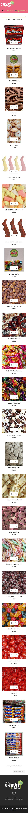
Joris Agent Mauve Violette (14, 596)
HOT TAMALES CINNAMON (14, 48)
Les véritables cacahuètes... (14, 306)
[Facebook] (14, 793)
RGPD (17, 799)
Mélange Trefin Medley (14, 403)
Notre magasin (17, 798)
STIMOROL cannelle (14, 725)
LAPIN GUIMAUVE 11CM (14, 177)
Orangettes (14, 113)
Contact (8, 798)
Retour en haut (19, 771)
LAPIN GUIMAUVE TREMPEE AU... (14, 242)
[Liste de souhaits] (16, 42)
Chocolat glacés (14, 274)
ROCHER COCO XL (14, 81)
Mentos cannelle (14, 757)
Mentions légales (9, 799)
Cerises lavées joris (14, 661)
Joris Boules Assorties (14, 629)
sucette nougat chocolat (14, 435)
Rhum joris (14, 693)
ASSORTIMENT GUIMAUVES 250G (14, 209)
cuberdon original (14, 532)
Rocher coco (14, 145)
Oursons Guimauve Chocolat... (14, 500)
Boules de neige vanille (14, 467)
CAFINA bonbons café (14, 338)
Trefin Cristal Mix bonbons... (14, 371)
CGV (22, 799)
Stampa (14, 810)
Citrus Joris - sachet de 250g (14, 564)
